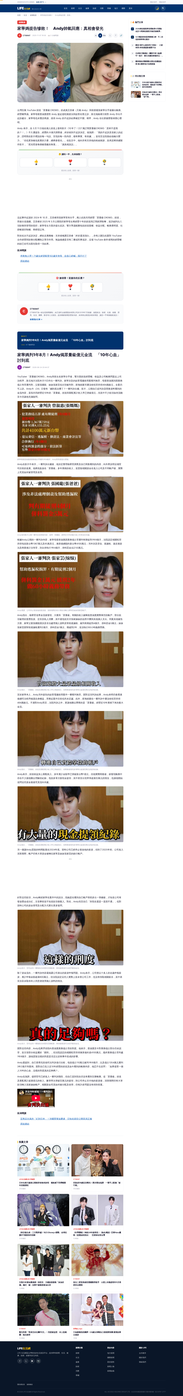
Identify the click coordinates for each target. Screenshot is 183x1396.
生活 (80, 8)
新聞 (73, 8)
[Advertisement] (70, 198)
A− (96, 35)
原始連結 (24, 261)
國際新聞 (110, 1357)
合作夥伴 (142, 1353)
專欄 (109, 8)
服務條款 (30, 1384)
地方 (116, 8)
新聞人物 (110, 1366)
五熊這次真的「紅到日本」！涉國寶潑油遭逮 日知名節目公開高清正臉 (56, 1118)
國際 (123, 8)
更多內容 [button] (110, 1348)
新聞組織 (110, 1371)
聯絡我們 (162, 2)
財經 (94, 8)
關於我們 (153, 2)
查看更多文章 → (36, 319)
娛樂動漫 (33, 15)
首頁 (65, 8)
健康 (87, 8)
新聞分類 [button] (79, 1348)
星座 (130, 8)
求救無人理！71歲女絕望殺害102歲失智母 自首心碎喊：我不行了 (53, 256)
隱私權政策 (21, 1384)
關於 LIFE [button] (143, 1348)
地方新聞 (110, 1353)
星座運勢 (110, 1362)
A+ (104, 35)
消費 (101, 8)
